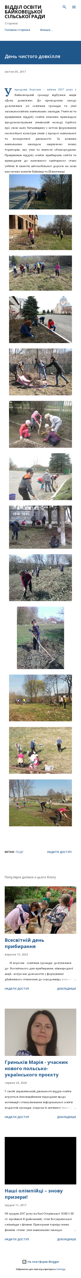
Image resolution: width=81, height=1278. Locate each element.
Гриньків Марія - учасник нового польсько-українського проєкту (36, 1068)
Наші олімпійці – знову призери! (34, 1193)
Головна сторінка (17, 30)
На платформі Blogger (43, 1262)
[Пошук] (64, 7)
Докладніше (66, 988)
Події (19, 852)
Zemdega (60, 1269)
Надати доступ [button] (59, 852)
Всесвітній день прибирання (24, 943)
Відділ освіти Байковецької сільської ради (25, 12)
